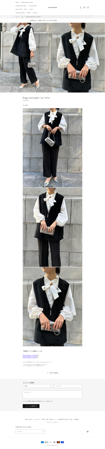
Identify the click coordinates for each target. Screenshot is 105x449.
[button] (21, 6)
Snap (22, 16)
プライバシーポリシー (52, 422)
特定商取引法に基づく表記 (65, 419)
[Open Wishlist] (84, 7)
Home (17, 16)
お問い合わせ (28, 419)
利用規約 (76, 419)
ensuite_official (54, 445)
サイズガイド (37, 419)
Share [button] (26, 105)
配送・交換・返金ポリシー (49, 419)
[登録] (43, 431)
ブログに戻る (53, 373)
